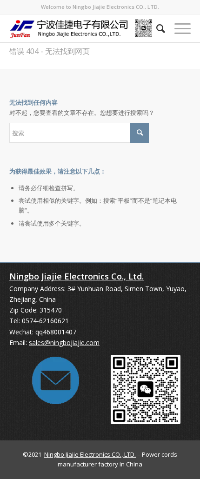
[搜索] (156, 28)
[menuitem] (156, 28)
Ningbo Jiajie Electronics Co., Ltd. (76, 276)
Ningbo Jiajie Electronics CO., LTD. (90, 454)
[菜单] (178, 28)
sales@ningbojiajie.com (64, 342)
